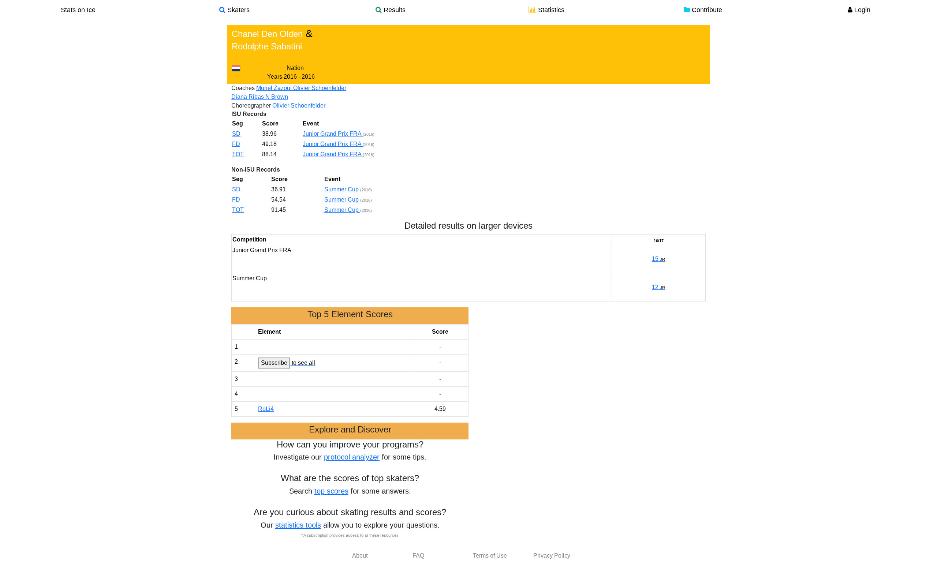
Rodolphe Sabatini (267, 46)
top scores (331, 491)
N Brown (276, 97)
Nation (295, 68)
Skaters (237, 10)
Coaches (243, 88)
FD (236, 144)
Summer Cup (342, 189)
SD (236, 134)
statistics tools (298, 525)
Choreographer (251, 105)
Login (861, 10)
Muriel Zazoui (274, 88)
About (359, 555)
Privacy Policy (551, 555)
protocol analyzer (352, 457)
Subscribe (274, 363)
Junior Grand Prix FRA (333, 134)
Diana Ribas (248, 97)
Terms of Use (490, 555)
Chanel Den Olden (267, 34)
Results (394, 10)
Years (274, 77)
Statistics (550, 10)
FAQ (418, 555)
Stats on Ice (78, 10)
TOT (238, 154)
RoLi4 (266, 409)
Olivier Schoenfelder (319, 88)
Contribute (706, 10)
